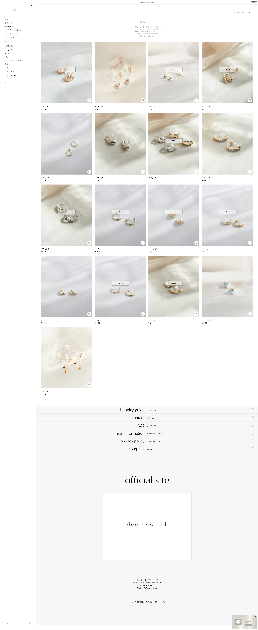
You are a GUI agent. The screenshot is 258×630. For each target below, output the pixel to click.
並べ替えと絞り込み (240, 12)
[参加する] (30, 623)
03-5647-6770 (149, 585)
